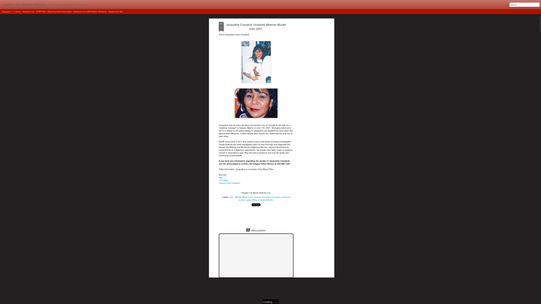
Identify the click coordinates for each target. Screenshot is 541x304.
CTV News (223, 180)
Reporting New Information (60, 11)
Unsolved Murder (265, 199)
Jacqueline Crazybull (271, 197)
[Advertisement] (309, 66)
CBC (221, 177)
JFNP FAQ (41, 11)
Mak (269, 192)
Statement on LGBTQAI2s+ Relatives (90, 11)
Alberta (238, 197)
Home (17, 11)
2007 (231, 197)
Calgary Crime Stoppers (229, 183)
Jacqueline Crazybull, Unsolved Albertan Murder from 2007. (256, 27)
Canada (257, 197)
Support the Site (115, 11)
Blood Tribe (247, 197)
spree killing (251, 199)
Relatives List (28, 11)
